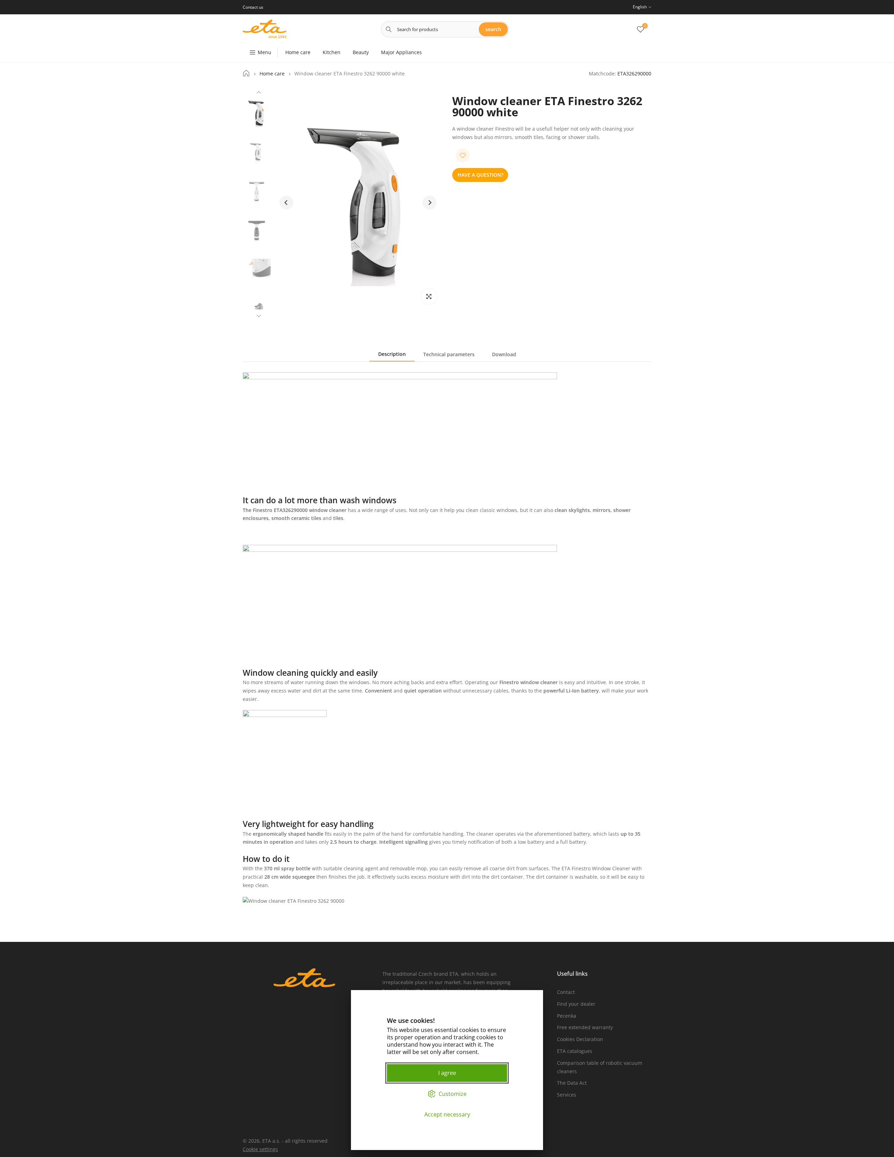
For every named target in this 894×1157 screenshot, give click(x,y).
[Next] (259, 315)
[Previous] (259, 93)
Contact (566, 992)
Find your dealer (576, 1004)
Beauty (361, 52)
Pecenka (566, 1015)
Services (566, 1094)
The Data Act (572, 1082)
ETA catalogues (574, 1051)
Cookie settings (260, 1149)
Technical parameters (449, 354)
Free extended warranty (585, 1027)
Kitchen (331, 52)
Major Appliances (401, 52)
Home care (297, 52)
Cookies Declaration (580, 1039)
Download (504, 354)
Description (392, 354)
